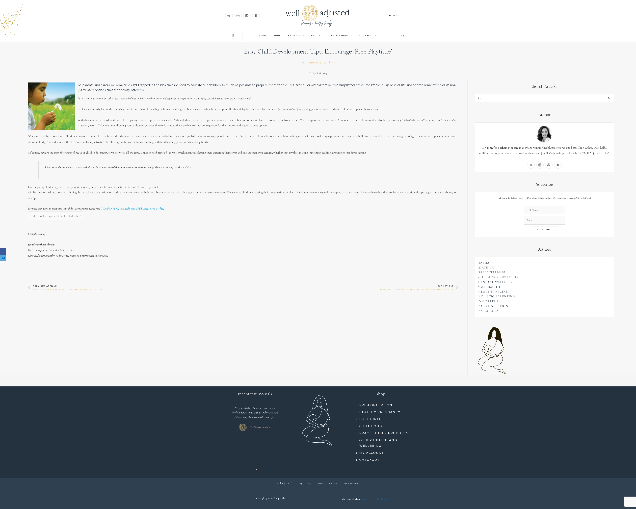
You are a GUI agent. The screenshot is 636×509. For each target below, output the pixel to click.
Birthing (486, 267)
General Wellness (495, 282)
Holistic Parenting (311, 62)
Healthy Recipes (493, 291)
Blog (310, 483)
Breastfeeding (491, 272)
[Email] (3, 258)
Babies (484, 263)
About (315, 35)
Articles (294, 35)
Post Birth (329, 62)
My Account (340, 35)
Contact (320, 483)
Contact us (367, 35)
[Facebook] (3, 251)
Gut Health (489, 287)
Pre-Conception (493, 306)
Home (263, 35)
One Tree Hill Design (376, 499)
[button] (392, 15)
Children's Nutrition (498, 277)
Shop (277, 35)
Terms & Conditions (351, 483)
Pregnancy (488, 311)
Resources (333, 483)
